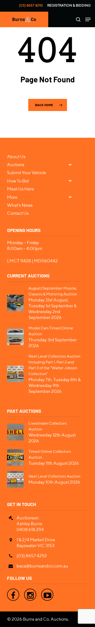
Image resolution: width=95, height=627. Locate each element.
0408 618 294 (30, 529)
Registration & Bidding (69, 5)
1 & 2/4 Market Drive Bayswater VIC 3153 (36, 542)
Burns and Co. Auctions (45, 619)
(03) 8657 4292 (31, 5)
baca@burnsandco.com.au (42, 565)
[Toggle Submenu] (72, 164)
